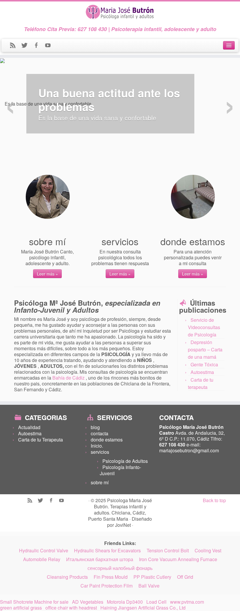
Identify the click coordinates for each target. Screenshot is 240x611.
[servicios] (120, 196)
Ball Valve (149, 586)
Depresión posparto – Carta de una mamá (205, 349)
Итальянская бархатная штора (99, 559)
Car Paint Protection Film (106, 586)
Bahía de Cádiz (69, 377)
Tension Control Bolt (168, 551)
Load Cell (156, 602)
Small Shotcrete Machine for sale (34, 602)
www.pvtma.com (187, 602)
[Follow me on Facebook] (39, 45)
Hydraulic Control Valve (43, 551)
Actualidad (29, 427)
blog (95, 427)
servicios (100, 451)
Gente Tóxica (204, 364)
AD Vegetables (87, 602)
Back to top (214, 500)
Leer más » (47, 274)
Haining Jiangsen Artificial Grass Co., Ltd (143, 608)
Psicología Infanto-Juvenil (120, 470)
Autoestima (202, 372)
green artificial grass (21, 608)
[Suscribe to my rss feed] (15, 45)
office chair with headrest (71, 608)
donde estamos (107, 439)
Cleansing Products (67, 577)
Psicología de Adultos (125, 461)
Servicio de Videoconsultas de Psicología (204, 327)
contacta (99, 433)
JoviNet (123, 525)
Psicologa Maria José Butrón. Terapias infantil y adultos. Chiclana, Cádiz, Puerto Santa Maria (120, 509)
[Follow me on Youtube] (50, 45)
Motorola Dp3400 (125, 602)
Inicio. (97, 445)
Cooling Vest (208, 551)
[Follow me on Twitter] (27, 45)
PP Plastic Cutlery (152, 577)
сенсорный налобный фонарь (120, 568)
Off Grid (185, 577)
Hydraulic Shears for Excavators (107, 551)
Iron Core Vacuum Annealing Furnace (178, 559)
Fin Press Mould (111, 577)
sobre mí (100, 482)
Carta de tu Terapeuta (40, 439)
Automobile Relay (41, 559)
